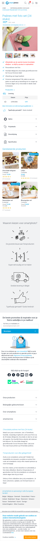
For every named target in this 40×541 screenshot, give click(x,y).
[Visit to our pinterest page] (18, 375)
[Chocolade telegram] (10, 160)
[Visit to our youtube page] (22, 375)
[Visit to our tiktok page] (31, 375)
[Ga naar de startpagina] (12, 2)
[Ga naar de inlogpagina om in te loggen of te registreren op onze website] (29, 2)
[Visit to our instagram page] (27, 375)
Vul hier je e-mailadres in (11, 324)
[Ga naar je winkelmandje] (36, 2)
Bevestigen (7, 331)
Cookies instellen (8, 537)
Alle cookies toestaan (30, 537)
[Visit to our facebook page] (9, 375)
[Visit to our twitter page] (13, 375)
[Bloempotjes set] (29, 190)
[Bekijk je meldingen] (33, 2)
